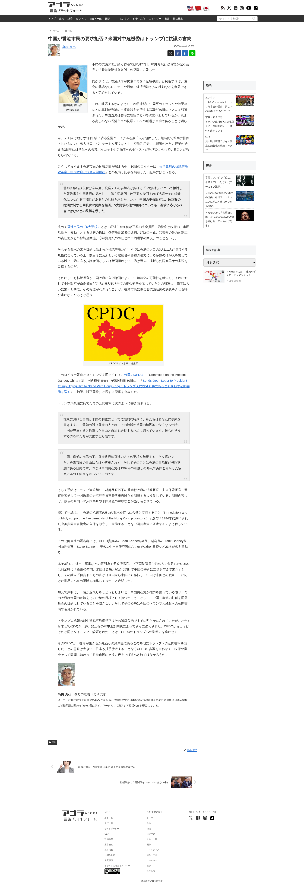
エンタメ (124, 18)
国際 (107, 18)
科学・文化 (139, 18)
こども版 (151, 871)
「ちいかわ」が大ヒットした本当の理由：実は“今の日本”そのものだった (219, 106)
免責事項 (108, 860)
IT (115, 18)
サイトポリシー (111, 828)
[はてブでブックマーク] (185, 53)
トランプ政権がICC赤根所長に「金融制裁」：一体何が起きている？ (219, 126)
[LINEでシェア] (192, 53)
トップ (52, 18)
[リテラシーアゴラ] (213, 276)
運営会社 (108, 844)
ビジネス (81, 18)
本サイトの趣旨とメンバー (117, 865)
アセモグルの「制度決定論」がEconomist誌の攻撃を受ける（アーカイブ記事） (219, 219)
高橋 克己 (69, 47)
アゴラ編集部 (233, 280)
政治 (61, 18)
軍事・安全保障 (214, 117)
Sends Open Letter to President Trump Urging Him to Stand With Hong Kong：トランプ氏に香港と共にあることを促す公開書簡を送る (124, 386)
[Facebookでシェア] (178, 53)
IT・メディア (153, 850)
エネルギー (155, 18)
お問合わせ (109, 855)
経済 (70, 18)
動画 (209, 85)
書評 (166, 18)
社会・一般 (95, 18)
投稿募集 (178, 18)
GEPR (107, 834)
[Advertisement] (135, 8)
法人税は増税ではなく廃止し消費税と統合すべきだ (218, 145)
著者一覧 (108, 818)
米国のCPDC (133, 375)
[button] (254, 18)
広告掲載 (108, 850)
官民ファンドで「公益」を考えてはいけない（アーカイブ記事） (218, 182)
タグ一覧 (108, 823)
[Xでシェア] (170, 53)
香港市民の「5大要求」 (84, 227)
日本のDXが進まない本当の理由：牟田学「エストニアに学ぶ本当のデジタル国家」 (219, 199)
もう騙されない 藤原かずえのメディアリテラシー (241, 273)
